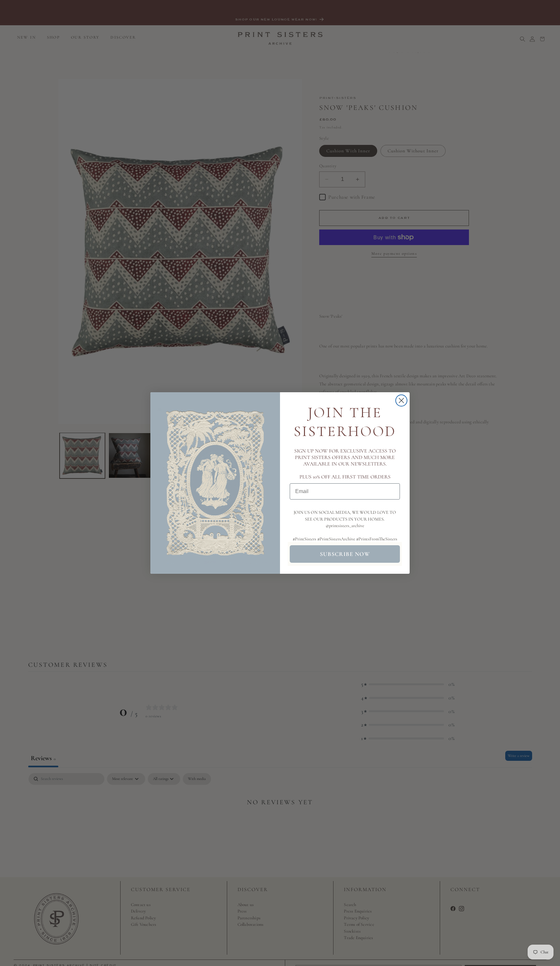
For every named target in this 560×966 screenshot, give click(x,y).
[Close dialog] (401, 400)
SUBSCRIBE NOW (345, 554)
